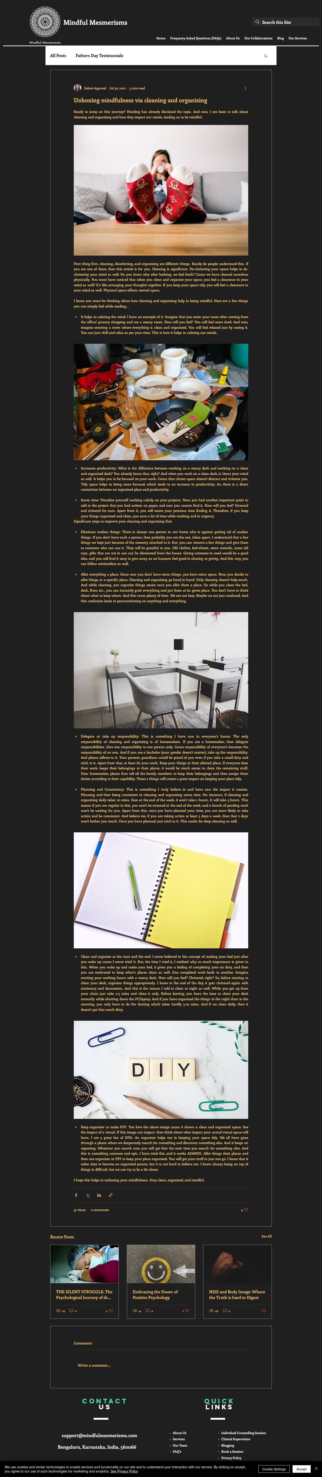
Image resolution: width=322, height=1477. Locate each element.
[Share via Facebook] (76, 1195)
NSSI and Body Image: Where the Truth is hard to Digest (237, 1294)
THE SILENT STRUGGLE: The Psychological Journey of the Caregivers (84, 1294)
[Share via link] (110, 1195)
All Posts (58, 55)
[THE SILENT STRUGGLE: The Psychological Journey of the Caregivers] (84, 1264)
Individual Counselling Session (243, 1433)
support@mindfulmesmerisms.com (99, 1435)
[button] (266, 56)
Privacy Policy (231, 1458)
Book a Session (232, 1451)
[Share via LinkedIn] (99, 1195)
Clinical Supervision (235, 1439)
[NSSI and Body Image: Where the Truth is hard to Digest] (237, 1264)
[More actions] (245, 88)
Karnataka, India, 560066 (109, 1447)
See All (267, 1236)
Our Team (180, 1445)
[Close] (316, 1469)
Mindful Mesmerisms (95, 22)
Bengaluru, (70, 1447)
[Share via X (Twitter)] (87, 1195)
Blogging (227, 1445)
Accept (302, 1469)
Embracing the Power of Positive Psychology (155, 1294)
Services (179, 1439)
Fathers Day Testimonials (99, 55)
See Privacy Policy (124, 1471)
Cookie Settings (274, 1469)
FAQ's (177, 1451)
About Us (179, 1433)
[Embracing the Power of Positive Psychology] (161, 1264)
